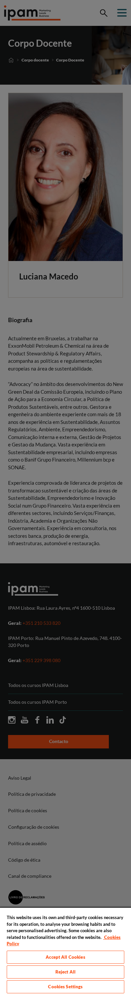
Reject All (65, 972)
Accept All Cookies (65, 957)
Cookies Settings (65, 986)
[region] (65, 951)
